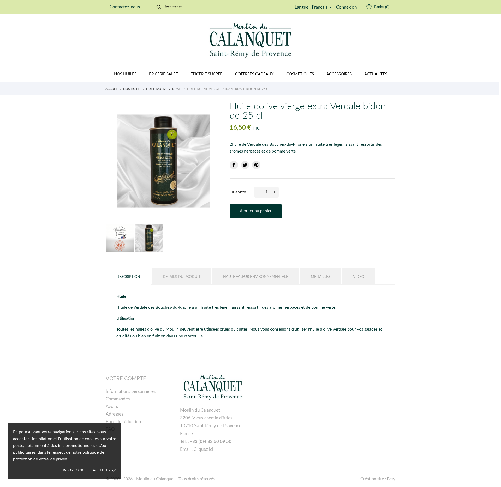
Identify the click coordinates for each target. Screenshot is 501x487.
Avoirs (112, 406)
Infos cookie (75, 470)
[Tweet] (245, 165)
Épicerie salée (163, 74)
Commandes (118, 399)
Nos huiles (125, 74)
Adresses (114, 414)
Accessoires (339, 74)
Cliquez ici (203, 449)
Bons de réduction (123, 421)
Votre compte (126, 378)
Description (128, 277)
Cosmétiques (300, 74)
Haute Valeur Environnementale (255, 277)
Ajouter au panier (256, 211)
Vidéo (358, 277)
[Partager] (234, 165)
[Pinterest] (256, 165)
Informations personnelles (131, 391)
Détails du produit (181, 277)
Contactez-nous (125, 7)
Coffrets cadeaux (254, 74)
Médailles (320, 277)
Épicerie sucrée (206, 74)
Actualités (375, 74)
